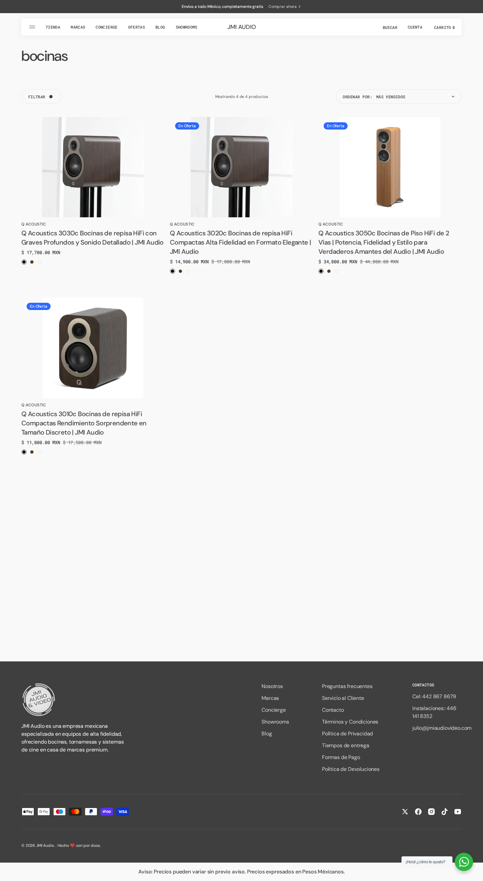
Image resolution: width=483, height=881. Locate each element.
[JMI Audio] (73, 699)
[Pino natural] (39, 452)
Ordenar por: (357, 96)
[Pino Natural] (39, 262)
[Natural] (188, 271)
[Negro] (24, 262)
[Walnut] (31, 262)
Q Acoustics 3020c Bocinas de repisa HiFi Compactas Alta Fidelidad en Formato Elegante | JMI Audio (240, 242)
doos (95, 845)
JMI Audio (45, 845)
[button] (389, 27)
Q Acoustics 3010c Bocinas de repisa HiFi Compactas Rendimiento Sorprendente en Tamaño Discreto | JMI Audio (84, 423)
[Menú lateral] (33, 27)
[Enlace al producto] (93, 167)
